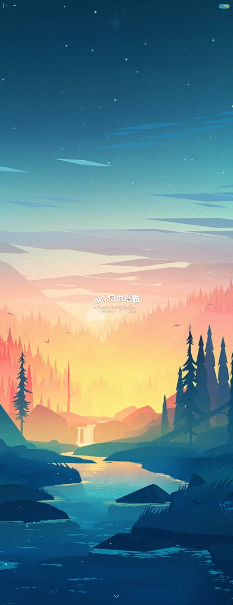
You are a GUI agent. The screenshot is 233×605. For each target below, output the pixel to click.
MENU (13, 5)
